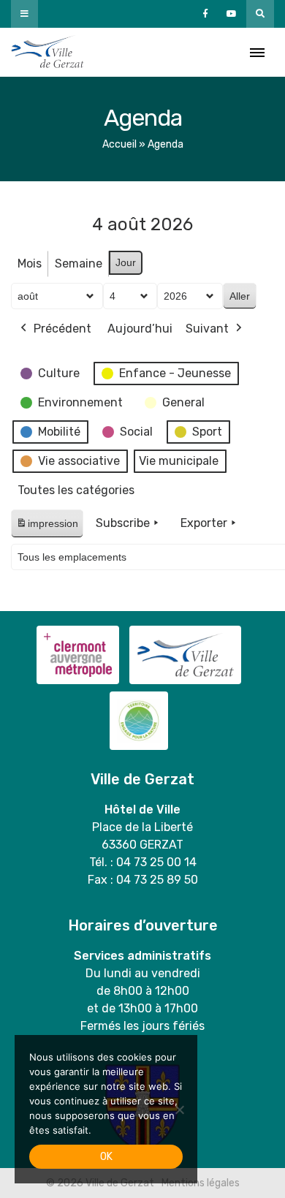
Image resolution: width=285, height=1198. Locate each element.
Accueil (119, 144)
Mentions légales (201, 1183)
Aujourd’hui (139, 328)
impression (46, 527)
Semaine (78, 263)
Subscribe (123, 523)
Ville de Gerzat (47, 52)
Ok (106, 1156)
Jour (125, 262)
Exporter (203, 523)
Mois (30, 263)
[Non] (179, 1109)
